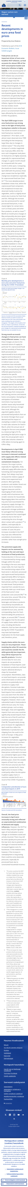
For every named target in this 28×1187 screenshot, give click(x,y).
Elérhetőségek (8, 1058)
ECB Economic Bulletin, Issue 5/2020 (12, 48)
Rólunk (6, 1045)
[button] (25, 2)
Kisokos (6, 1050)
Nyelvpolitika (8, 1099)
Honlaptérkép (8, 1103)
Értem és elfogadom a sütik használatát (15, 1180)
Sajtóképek (7, 1053)
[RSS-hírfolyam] (14, 1119)
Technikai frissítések (10, 1073)
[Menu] (25, 5)
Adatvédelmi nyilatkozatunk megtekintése (15, 1170)
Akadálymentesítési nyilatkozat (14, 1096)
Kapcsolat (7, 1056)
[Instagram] (14, 1115)
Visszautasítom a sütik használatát (15, 1183)
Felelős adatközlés (10, 1076)
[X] (5, 1115)
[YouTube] (18, 1115)
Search (19, 5)
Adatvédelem (8, 1087)
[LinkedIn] (10, 1115)
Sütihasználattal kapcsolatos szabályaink (15, 1175)
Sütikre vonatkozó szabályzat (13, 1094)
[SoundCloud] (23, 1115)
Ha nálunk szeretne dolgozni (13, 1048)
